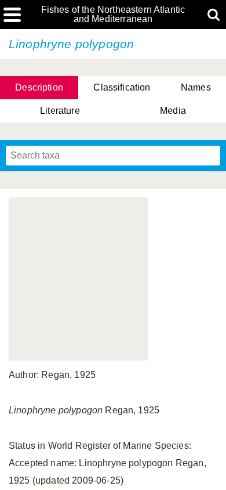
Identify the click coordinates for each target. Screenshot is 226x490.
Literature (60, 111)
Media (173, 111)
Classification (121, 87)
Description (39, 87)
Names (196, 87)
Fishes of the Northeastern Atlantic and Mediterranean (113, 14)
